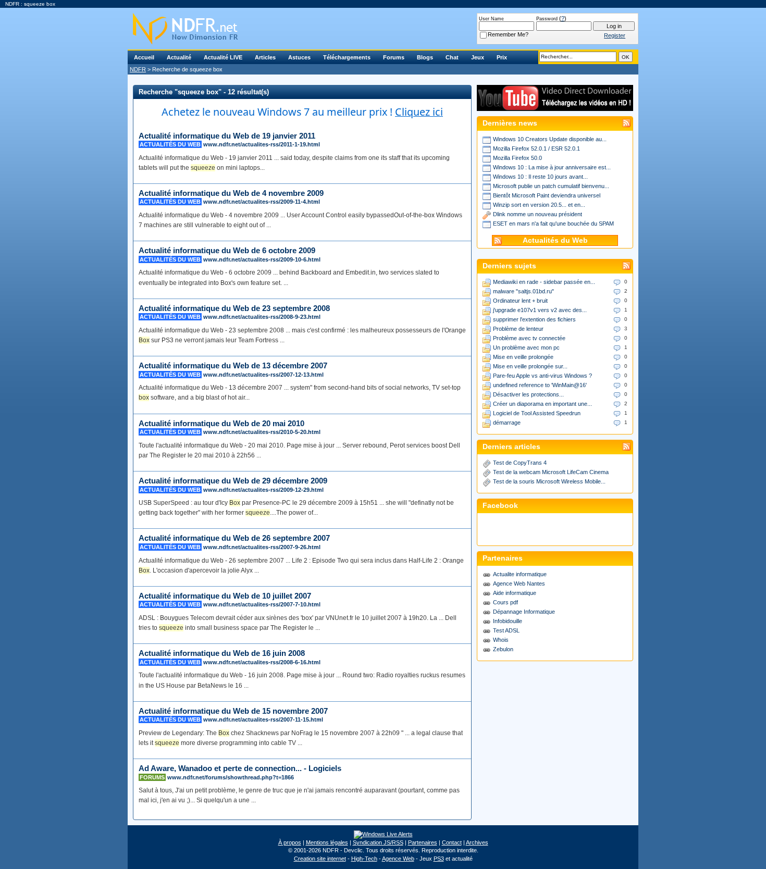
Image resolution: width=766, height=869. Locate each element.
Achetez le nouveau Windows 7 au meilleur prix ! (302, 112)
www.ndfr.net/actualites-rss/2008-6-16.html (261, 662)
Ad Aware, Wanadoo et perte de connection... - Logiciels (240, 768)
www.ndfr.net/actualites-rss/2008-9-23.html (261, 317)
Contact (452, 842)
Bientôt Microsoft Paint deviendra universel (546, 195)
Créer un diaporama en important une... (542, 404)
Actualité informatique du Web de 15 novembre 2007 (233, 710)
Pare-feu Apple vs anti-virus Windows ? (542, 376)
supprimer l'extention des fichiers (534, 319)
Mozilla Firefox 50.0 (517, 158)
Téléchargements (346, 57)
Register (614, 35)
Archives (477, 842)
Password (547, 18)
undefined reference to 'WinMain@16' (540, 385)
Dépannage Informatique (524, 612)
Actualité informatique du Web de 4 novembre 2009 (231, 193)
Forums (393, 57)
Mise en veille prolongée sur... (530, 366)
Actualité (179, 57)
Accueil (144, 57)
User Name (491, 18)
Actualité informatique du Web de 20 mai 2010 (221, 423)
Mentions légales (327, 842)
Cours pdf (505, 602)
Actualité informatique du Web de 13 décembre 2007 (233, 365)
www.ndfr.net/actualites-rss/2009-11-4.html (261, 201)
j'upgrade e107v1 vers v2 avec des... (540, 310)
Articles (265, 57)
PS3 (439, 858)
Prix (502, 57)
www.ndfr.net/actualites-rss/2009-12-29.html (263, 490)
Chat (452, 57)
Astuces (299, 57)
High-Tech (364, 858)
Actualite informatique (520, 574)
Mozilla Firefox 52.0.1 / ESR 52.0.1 (536, 148)
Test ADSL (506, 630)
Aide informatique (514, 593)
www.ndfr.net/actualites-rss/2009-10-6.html (261, 259)
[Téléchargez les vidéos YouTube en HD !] (555, 106)
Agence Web (398, 858)
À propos (289, 842)
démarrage (507, 422)
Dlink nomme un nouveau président (537, 214)
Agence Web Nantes (519, 583)
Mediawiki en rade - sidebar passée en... (544, 282)
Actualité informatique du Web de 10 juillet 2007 (225, 595)
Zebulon (503, 649)
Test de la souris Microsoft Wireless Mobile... (549, 481)
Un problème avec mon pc (526, 347)
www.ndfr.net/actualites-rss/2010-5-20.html (261, 432)
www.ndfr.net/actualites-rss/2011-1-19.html (261, 144)
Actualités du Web (555, 240)
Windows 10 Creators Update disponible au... (550, 139)
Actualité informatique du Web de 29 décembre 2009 (233, 480)
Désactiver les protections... (528, 394)
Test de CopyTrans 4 (520, 463)
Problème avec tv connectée (529, 338)
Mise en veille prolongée (523, 357)
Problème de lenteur (518, 329)
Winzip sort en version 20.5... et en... (539, 205)
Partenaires (422, 842)
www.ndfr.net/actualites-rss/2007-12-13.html (263, 374)
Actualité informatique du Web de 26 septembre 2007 (234, 537)
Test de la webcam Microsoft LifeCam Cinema (551, 472)
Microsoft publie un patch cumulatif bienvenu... (551, 186)
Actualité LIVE (223, 57)
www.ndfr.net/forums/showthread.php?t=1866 (230, 777)
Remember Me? (508, 34)
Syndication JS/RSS (378, 842)
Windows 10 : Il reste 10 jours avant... (540, 176)
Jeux (477, 57)
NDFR (138, 69)
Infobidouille (507, 621)
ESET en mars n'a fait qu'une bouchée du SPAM (553, 223)
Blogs (425, 57)
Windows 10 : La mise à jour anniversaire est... (552, 167)
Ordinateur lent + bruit (520, 300)
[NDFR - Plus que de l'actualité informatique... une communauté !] (383, 28)
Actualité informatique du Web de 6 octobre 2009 (227, 250)
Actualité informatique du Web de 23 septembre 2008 (234, 308)
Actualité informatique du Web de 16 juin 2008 (222, 653)
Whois (501, 640)
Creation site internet (320, 858)
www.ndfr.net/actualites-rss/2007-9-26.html (261, 547)
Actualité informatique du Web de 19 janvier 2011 (227, 135)
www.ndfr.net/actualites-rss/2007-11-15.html (263, 719)
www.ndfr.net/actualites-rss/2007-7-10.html (261, 604)
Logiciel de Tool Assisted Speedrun (536, 413)
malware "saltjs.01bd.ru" (523, 291)
